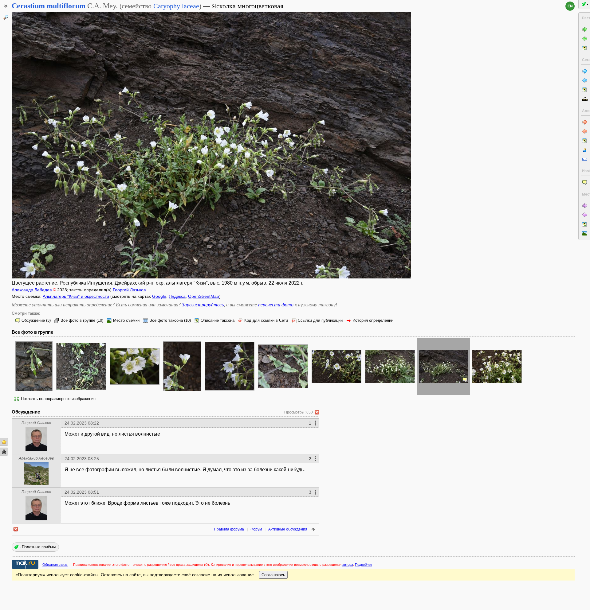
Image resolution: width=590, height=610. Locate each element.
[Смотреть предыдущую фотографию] (53, 145)
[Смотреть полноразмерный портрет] (36, 449)
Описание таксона (217, 320)
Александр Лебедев (32, 289)
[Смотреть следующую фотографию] (370, 145)
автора (347, 564)
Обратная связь (55, 564)
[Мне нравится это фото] (4, 442)
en (570, 6)
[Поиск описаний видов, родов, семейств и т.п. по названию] (5, 17)
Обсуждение (33, 320)
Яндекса (177, 296)
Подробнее (363, 564)
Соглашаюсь (273, 575)
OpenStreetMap (203, 296)
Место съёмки (126, 320)
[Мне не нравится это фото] (4, 452)
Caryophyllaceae (176, 6)
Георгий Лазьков (129, 289)
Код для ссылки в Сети (266, 320)
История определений (372, 320)
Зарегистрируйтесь (203, 304)
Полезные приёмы (39, 547)
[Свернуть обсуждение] (317, 412)
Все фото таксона (166, 320)
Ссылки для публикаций (320, 320)
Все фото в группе (78, 320)
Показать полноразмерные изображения (58, 399)
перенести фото (275, 304)
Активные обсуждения (287, 529)
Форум (256, 529)
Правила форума (229, 529)
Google (159, 296)
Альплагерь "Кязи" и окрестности (76, 296)
